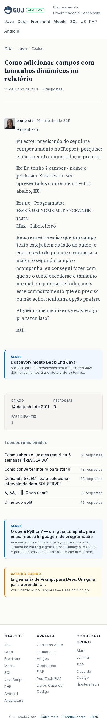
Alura (81, 650)
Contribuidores (74, 717)
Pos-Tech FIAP (49, 678)
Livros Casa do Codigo (50, 688)
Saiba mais (49, 717)
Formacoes (46, 651)
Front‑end (40, 21)
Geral (22, 21)
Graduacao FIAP (46, 668)
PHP (93, 21)
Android (11, 31)
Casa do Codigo (84, 674)
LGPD (94, 717)
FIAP (80, 664)
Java (9, 21)
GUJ (8, 48)
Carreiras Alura (50, 645)
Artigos (43, 658)
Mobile (60, 21)
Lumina (83, 657)
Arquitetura (14, 700)
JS (83, 21)
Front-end (12, 658)
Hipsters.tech (88, 684)
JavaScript (13, 679)
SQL (74, 21)
